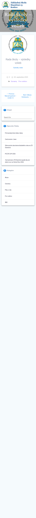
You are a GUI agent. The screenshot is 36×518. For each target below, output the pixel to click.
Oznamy (14, 81)
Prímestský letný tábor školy (14, 133)
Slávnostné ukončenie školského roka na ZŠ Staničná (18, 146)
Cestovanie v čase (10, 139)
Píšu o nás (8, 190)
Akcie (6, 177)
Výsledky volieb (18, 67)
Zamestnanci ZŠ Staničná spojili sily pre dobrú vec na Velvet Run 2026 (17, 161)
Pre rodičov (23, 81)
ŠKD (6, 202)
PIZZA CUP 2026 (10, 154)
